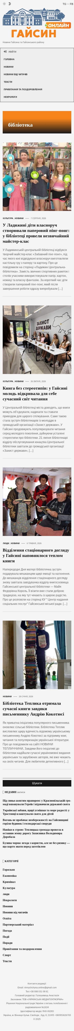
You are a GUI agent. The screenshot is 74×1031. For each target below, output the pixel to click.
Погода (7, 930)
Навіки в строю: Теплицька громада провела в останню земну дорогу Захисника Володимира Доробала (33, 833)
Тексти (8, 82)
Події (6, 936)
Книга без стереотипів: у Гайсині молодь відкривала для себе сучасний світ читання (35, 393)
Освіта (7, 918)
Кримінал (9, 881)
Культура (8, 218)
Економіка (10, 875)
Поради (7, 942)
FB (71, 4)
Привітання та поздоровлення (23, 89)
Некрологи (10, 97)
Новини (8, 67)
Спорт (7, 955)
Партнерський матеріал (18, 924)
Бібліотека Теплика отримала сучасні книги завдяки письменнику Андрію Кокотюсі (33, 708)
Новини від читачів (15, 74)
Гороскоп (9, 869)
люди (6, 543)
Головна (9, 59)
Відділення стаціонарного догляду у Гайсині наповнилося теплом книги (36, 555)
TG (64, 4)
